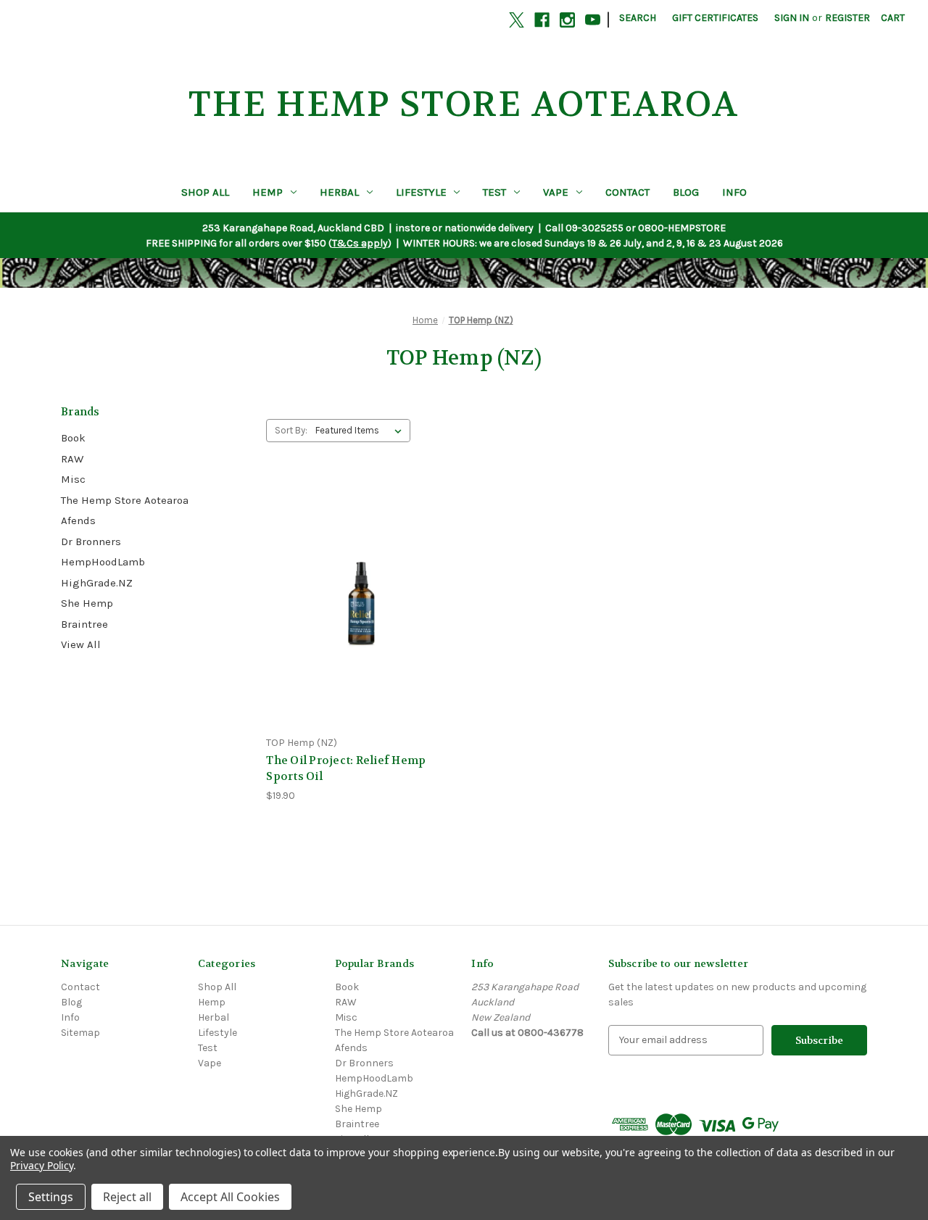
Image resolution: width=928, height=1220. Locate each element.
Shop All (205, 192)
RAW (72, 458)
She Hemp (87, 603)
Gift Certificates (715, 18)
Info (734, 192)
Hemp (267, 192)
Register (847, 18)
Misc (73, 479)
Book (73, 437)
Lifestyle (421, 192)
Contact (627, 192)
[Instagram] (567, 20)
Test (494, 192)
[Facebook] (542, 20)
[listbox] (361, 430)
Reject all (127, 1197)
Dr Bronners (91, 541)
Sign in (791, 18)
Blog (686, 192)
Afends (78, 520)
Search (637, 18)
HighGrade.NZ (97, 582)
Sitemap (80, 1032)
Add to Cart (361, 614)
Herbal (339, 192)
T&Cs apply (360, 243)
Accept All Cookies (230, 1197)
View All (81, 644)
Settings (50, 1197)
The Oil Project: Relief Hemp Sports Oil (346, 768)
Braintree (84, 624)
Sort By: (291, 430)
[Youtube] (592, 20)
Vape (555, 192)
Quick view (360, 589)
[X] (516, 20)
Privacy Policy (41, 1165)
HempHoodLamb (103, 561)
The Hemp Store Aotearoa (124, 500)
